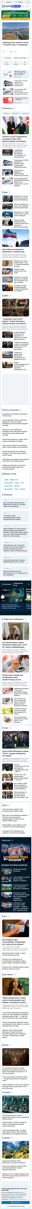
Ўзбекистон (14, 480)
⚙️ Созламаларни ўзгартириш (16, 1206)
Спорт (17, 483)
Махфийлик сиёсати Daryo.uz (17, 1199)
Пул (22, 483)
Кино (16, 489)
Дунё (6, 480)
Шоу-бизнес (8, 489)
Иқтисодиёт (8, 483)
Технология (8, 486)
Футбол (16, 486)
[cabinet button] (27, 6)
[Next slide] (15, 51)
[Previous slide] (3, 51)
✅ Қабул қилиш (15, 1202)
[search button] (23, 6)
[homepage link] (6, 6)
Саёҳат (22, 489)
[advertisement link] (16, 6)
